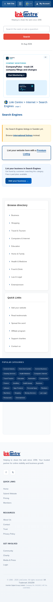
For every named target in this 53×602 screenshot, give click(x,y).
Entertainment (17, 285)
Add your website (18, 308)
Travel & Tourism (18, 231)
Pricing (6, 498)
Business (15, 215)
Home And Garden (25, 369)
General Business (41, 369)
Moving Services (30, 393)
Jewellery (16, 383)
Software (6, 388)
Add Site (10, 4)
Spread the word (18, 323)
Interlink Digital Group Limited (15, 585)
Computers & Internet (20, 238)
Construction (44, 378)
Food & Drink (17, 269)
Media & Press (9, 560)
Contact (6, 524)
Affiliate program (18, 331)
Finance (6, 383)
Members (7, 503)
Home (5, 489)
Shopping (15, 223)
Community (8, 551)
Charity (6, 555)
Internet (30, 102)
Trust (5, 529)
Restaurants (8, 398)
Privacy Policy (9, 534)
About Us (7, 520)
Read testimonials (19, 315)
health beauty (27, 383)
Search (26, 37)
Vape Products (18, 388)
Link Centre (16, 102)
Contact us (16, 346)
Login (5, 565)
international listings (23, 135)
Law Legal (43, 393)
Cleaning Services (9, 373)
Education (15, 246)
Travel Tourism (8, 378)
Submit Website (10, 493)
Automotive (31, 378)
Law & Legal (16, 277)
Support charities (18, 338)
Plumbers (44, 388)
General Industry (9, 369)
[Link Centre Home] (26, 14)
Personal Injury (32, 388)
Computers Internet (40, 373)
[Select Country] (6, 102)
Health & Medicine (19, 261)
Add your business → (18, 181)
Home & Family (17, 254)
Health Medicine (25, 373)
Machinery (7, 393)
